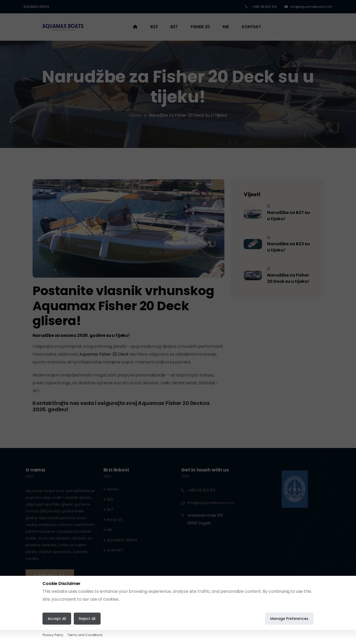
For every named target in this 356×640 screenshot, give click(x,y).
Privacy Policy (52, 635)
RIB (226, 26)
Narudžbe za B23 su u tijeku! (288, 247)
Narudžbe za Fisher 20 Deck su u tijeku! (288, 278)
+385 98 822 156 (264, 6)
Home (135, 115)
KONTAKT (251, 26)
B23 (154, 26)
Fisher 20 (200, 26)
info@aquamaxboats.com (311, 6)
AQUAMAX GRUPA (36, 6)
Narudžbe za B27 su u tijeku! (288, 216)
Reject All (87, 618)
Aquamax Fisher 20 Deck (104, 354)
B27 (174, 26)
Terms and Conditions (85, 635)
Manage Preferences (289, 618)
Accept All (57, 618)
